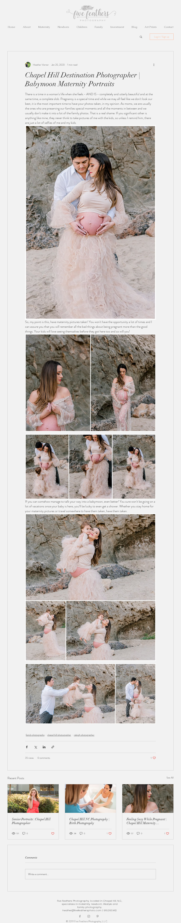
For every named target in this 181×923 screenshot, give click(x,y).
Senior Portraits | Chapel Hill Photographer (31, 821)
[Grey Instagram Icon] (88, 916)
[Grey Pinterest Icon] (97, 916)
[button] (141, 36)
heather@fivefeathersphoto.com (81, 910)
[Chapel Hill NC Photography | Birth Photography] (90, 798)
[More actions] (154, 65)
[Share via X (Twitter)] (35, 747)
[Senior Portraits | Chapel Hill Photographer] (33, 798)
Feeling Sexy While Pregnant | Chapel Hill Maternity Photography (147, 821)
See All (170, 777)
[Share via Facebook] (26, 747)
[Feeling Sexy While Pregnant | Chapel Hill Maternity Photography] (147, 798)
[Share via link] (52, 747)
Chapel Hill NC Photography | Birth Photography (89, 821)
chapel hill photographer (59, 735)
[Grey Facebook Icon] (80, 916)
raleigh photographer (84, 735)
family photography (35, 735)
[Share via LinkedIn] (44, 747)
